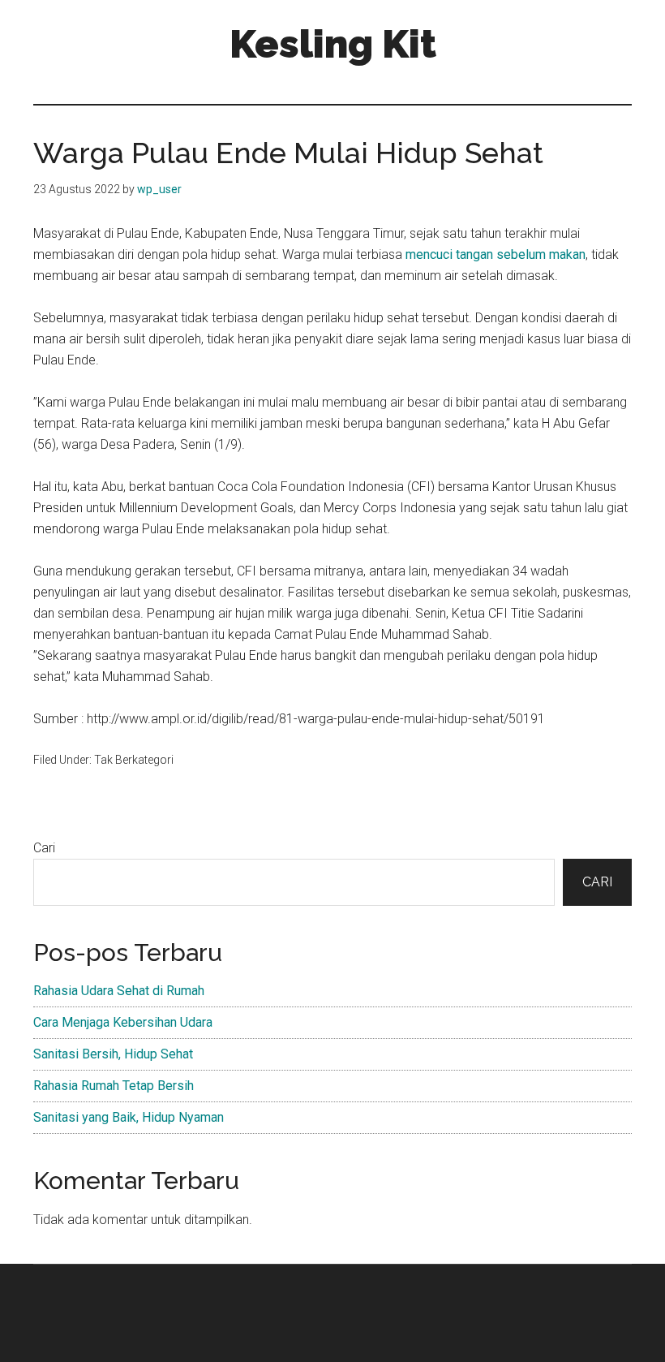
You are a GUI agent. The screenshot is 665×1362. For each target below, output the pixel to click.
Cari (44, 848)
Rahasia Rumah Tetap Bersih (113, 1085)
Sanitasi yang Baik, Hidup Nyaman (128, 1117)
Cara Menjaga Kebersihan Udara (122, 1022)
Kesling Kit (333, 44)
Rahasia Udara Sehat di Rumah (118, 990)
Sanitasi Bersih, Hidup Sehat (113, 1054)
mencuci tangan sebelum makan (495, 254)
